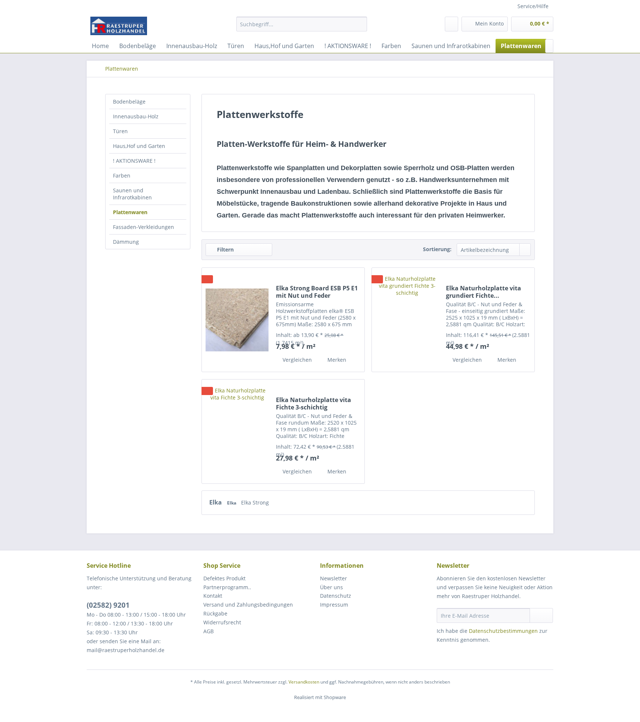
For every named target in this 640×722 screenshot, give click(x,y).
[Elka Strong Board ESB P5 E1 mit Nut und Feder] (237, 319)
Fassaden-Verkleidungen (143, 226)
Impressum (334, 604)
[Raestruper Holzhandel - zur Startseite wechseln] (118, 26)
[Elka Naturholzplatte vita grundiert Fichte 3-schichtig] (407, 319)
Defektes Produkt (224, 578)
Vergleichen (296, 359)
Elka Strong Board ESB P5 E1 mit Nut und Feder (317, 291)
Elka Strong (255, 502)
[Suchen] (360, 24)
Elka (216, 502)
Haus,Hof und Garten (139, 145)
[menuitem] (301, 27)
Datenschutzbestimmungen (503, 630)
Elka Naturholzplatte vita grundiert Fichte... (483, 291)
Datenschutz (335, 595)
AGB (208, 631)
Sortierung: (437, 249)
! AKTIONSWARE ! (134, 160)
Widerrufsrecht (222, 622)
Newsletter (333, 578)
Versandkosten (304, 682)
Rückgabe (215, 613)
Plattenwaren (130, 212)
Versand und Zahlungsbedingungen (248, 604)
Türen (120, 131)
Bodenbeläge (129, 101)
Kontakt (212, 595)
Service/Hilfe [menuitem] (533, 6)
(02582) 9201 (108, 605)
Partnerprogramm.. (227, 587)
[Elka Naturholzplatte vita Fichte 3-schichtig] (237, 431)
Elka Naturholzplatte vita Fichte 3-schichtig (313, 403)
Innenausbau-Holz (136, 116)
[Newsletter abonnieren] (541, 615)
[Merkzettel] (451, 24)
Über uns (331, 587)
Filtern (225, 249)
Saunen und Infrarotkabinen (132, 194)
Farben (121, 175)
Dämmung (126, 241)
